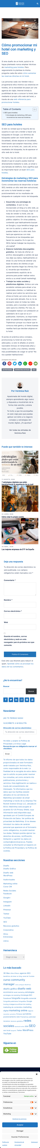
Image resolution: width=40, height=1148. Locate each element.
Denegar (20, 1131)
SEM (26, 1026)
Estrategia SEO (26, 995)
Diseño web (8, 873)
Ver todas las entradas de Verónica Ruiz (20, 431)
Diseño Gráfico (9, 869)
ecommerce (8, 992)
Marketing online (10, 884)
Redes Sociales (9, 891)
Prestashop (24, 1017)
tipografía (13, 1030)
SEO (34, 369)
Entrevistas (8, 937)
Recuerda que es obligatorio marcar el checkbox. (20, 747)
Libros (6, 941)
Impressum (34, 1142)
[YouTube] (32, 699)
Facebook (7, 893)
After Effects (14, 973)
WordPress (7, 875)
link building (27, 1004)
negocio (30, 1011)
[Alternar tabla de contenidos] (33, 109)
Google (29, 1001)
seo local (6, 1030)
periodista (13, 1014)
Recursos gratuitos (11, 926)
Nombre (8, 600)
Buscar (6, 686)
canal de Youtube (28, 976)
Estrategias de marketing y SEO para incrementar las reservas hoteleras (19, 116)
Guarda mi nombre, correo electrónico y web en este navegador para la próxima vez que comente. (19, 640)
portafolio (27, 1014)
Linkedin (6, 906)
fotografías (22, 1001)
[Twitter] (11, 699)
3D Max (6, 973)
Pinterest (7, 910)
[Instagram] (21, 699)
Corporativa (8, 930)
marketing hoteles (22, 369)
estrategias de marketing (11, 995)
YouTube (7, 918)
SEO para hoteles (11, 113)
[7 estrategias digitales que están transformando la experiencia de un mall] (20, 464)
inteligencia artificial (16, 1004)
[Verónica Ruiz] (20, 3)
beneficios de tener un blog (12, 976)
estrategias (7, 369)
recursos (6, 1021)
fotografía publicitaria (10, 1001)
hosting (6, 1004)
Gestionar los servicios (19, 1119)
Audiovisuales (9, 879)
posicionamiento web (11, 1017)
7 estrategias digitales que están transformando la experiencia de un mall (17, 483)
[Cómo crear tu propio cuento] (20, 498)
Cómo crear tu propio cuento (13, 517)
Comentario (10, 580)
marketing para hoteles (14, 67)
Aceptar (20, 1125)
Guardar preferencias (20, 1137)
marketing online (18, 1010)
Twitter (6, 914)
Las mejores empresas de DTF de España (18, 549)
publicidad (32, 1017)
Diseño (6, 866)
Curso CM (7, 886)
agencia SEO (25, 973)
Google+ (7, 898)
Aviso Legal (21, 744)
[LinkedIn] (16, 699)
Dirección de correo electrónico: (17, 728)
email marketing (19, 992)
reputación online (19, 1026)
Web (6, 622)
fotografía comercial (28, 998)
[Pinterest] (27, 699)
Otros (5, 934)
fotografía (16, 998)
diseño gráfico (10, 989)
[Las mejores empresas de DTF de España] (20, 531)
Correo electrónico (13, 611)
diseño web (24, 988)
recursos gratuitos (17, 1021)
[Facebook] (5, 699)
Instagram (7, 902)
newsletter (6, 1014)
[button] (37, 1074)
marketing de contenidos (13, 1007)
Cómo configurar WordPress (23, 984)
